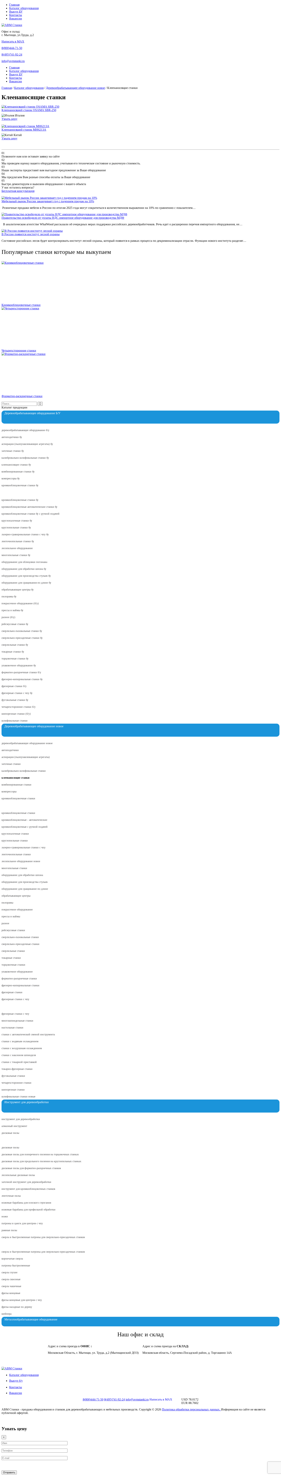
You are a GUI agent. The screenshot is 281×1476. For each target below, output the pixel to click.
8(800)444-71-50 (12, 48)
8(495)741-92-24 (12, 54)
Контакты (15, 15)
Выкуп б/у (16, 1380)
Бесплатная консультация (18, 191)
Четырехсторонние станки (19, 350)
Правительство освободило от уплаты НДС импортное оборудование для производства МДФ (63, 217)
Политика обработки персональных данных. (191, 1409)
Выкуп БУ (16, 11)
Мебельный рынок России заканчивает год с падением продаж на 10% (48, 201)
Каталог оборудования (24, 8)
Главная (14, 4)
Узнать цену (9, 119)
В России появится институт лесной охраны (31, 234)
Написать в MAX (13, 41)
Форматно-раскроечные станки (22, 396)
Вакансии (15, 18)
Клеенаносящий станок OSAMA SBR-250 (29, 110)
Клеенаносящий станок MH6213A (24, 129)
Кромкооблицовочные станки (21, 305)
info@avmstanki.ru (13, 61)
